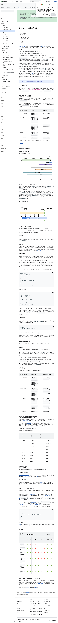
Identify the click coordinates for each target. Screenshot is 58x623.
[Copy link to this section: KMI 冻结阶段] (26, 254)
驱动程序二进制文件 (20, 610)
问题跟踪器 (46, 612)
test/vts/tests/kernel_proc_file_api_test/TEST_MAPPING (30, 504)
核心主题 (19, 7)
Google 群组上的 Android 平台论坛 (36, 609)
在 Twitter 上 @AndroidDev (35, 603)
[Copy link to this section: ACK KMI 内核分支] (29, 86)
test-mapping (33, 502)
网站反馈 (38, 619)
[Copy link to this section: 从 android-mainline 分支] (33, 151)
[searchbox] (7, 11)
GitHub (18, 612)
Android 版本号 (22, 141)
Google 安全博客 (33, 606)
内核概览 (41, 81)
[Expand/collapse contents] (25, 32)
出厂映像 (18, 608)
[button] (6, 18)
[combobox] (35, 1)
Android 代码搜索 (19, 1)
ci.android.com (33, 494)
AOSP (20, 24)
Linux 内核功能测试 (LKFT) (24, 475)
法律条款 (26, 619)
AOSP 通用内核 (22, 46)
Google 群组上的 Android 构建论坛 (36, 612)
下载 (17, 605)
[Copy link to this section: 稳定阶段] (24, 244)
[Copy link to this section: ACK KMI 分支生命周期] (32, 201)
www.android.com (47, 606)
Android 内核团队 (41, 583)
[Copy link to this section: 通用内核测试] (28, 467)
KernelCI (41, 482)
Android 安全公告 (24, 420)
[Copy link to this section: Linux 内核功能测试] (30, 472)
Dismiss (46, 14)
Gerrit (27, 587)
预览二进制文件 (19, 606)
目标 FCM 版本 (33, 141)
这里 (37, 476)
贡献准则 (35, 587)
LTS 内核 (32, 73)
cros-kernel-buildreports (46, 526)
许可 (30, 619)
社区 (23, 619)
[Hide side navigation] (14, 621)
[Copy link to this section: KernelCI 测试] (27, 480)
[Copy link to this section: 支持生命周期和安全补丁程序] (38, 417)
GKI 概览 (39, 250)
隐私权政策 (34, 619)
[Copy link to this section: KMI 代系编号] (26, 317)
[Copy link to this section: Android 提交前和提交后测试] (35, 488)
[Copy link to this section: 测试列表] (24, 529)
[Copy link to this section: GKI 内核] (25, 347)
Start (53, 14)
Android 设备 (32, 7)
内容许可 (27, 592)
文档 (10, 1)
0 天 (20, 524)
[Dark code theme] (52, 272)
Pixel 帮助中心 (46, 603)
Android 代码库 (19, 601)
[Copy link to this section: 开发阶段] (24, 235)
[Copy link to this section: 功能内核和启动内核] (32, 96)
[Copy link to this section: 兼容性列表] (26, 368)
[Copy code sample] (53, 272)
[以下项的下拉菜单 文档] (12, 1)
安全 (14, 7)
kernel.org (43, 46)
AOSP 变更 (23, 18)
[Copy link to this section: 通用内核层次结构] (31, 149)
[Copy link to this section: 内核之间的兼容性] (31, 341)
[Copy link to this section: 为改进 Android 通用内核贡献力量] (41, 578)
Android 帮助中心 (47, 601)
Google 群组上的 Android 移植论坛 (36, 615)
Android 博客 (32, 605)
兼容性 (26, 7)
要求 (17, 603)
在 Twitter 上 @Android (34, 601)
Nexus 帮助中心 (47, 605)
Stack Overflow (47, 610)
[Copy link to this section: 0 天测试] (24, 522)
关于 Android (19, 619)
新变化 (2, 7)
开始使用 (8, 7)
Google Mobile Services (48, 608)
